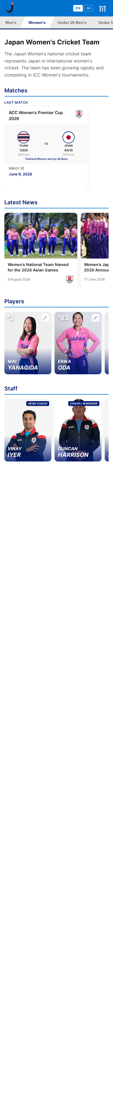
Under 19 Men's (72, 22)
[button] (27, 343)
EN (78, 8)
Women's (37, 22)
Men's (10, 22)
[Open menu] (103, 8)
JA (88, 8)
